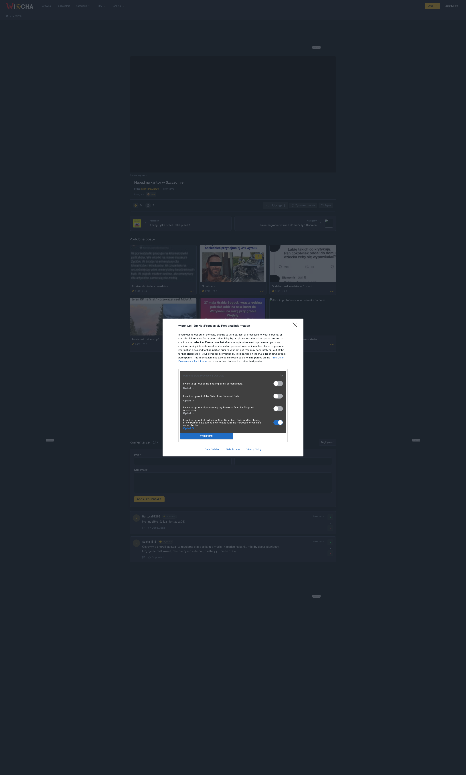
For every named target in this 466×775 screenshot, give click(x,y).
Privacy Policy (254, 449)
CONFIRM (207, 436)
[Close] (296, 326)
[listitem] (233, 375)
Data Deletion (212, 449)
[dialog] (233, 387)
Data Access (233, 449)
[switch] (278, 383)
